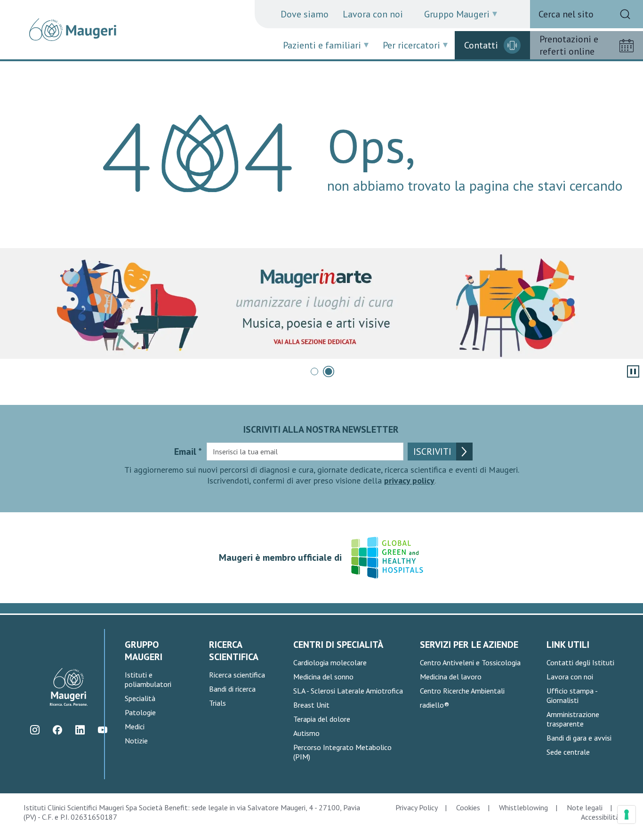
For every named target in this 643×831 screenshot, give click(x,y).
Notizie (136, 740)
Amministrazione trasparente (573, 719)
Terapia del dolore (321, 719)
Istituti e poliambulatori (148, 679)
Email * (188, 451)
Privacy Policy (416, 807)
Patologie (140, 712)
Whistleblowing (523, 807)
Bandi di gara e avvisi (579, 737)
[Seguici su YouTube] (102, 730)
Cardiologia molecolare (330, 662)
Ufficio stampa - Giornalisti (572, 695)
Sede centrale (568, 752)
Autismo (306, 733)
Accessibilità (600, 817)
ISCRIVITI (432, 451)
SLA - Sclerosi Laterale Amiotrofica (348, 690)
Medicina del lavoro (451, 676)
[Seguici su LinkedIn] (80, 730)
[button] (314, 371)
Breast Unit (311, 705)
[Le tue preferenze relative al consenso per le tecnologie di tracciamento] (626, 814)
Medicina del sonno (323, 676)
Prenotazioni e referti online (568, 45)
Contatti (481, 45)
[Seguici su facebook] (57, 730)
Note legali (585, 807)
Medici (135, 726)
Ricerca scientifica (237, 674)
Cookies (468, 807)
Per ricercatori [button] (411, 45)
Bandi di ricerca (232, 689)
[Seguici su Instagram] (34, 730)
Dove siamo (305, 14)
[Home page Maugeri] (72, 29)
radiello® (434, 705)
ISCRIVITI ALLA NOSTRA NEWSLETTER (321, 429)
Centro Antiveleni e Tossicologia (470, 662)
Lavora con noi (373, 14)
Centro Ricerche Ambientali (462, 690)
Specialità (140, 698)
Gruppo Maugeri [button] (457, 14)
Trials (217, 703)
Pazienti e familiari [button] (322, 45)
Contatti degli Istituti (580, 662)
